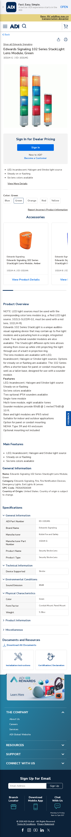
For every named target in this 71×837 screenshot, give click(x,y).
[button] (68, 418)
